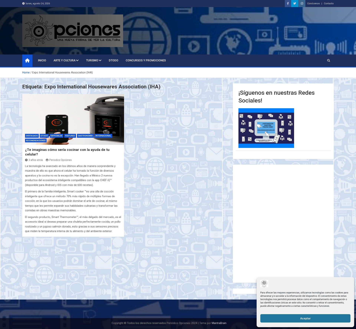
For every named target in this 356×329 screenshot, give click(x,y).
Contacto (329, 3)
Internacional (103, 136)
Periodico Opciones (60, 159)
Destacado (32, 136)
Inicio (42, 60)
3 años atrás (36, 159)
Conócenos (313, 3)
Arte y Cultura (64, 60)
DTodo (113, 60)
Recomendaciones (36, 140)
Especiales (56, 136)
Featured (70, 136)
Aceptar (305, 318)
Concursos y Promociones (146, 60)
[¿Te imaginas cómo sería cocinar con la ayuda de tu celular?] (73, 119)
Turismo (92, 60)
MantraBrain (219, 323)
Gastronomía (85, 136)
